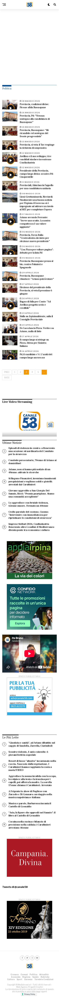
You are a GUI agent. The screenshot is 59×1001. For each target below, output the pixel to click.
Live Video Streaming (17, 402)
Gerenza (28, 979)
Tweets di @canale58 (15, 887)
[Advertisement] (29, 43)
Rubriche (45, 977)
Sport (19, 979)
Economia (15, 977)
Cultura (11, 979)
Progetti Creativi (35, 987)
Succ (7, 377)
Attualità (44, 974)
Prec (7, 372)
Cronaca (15, 974)
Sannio (35, 977)
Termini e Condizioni (43, 979)
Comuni (24, 974)
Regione (26, 977)
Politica (33, 974)
